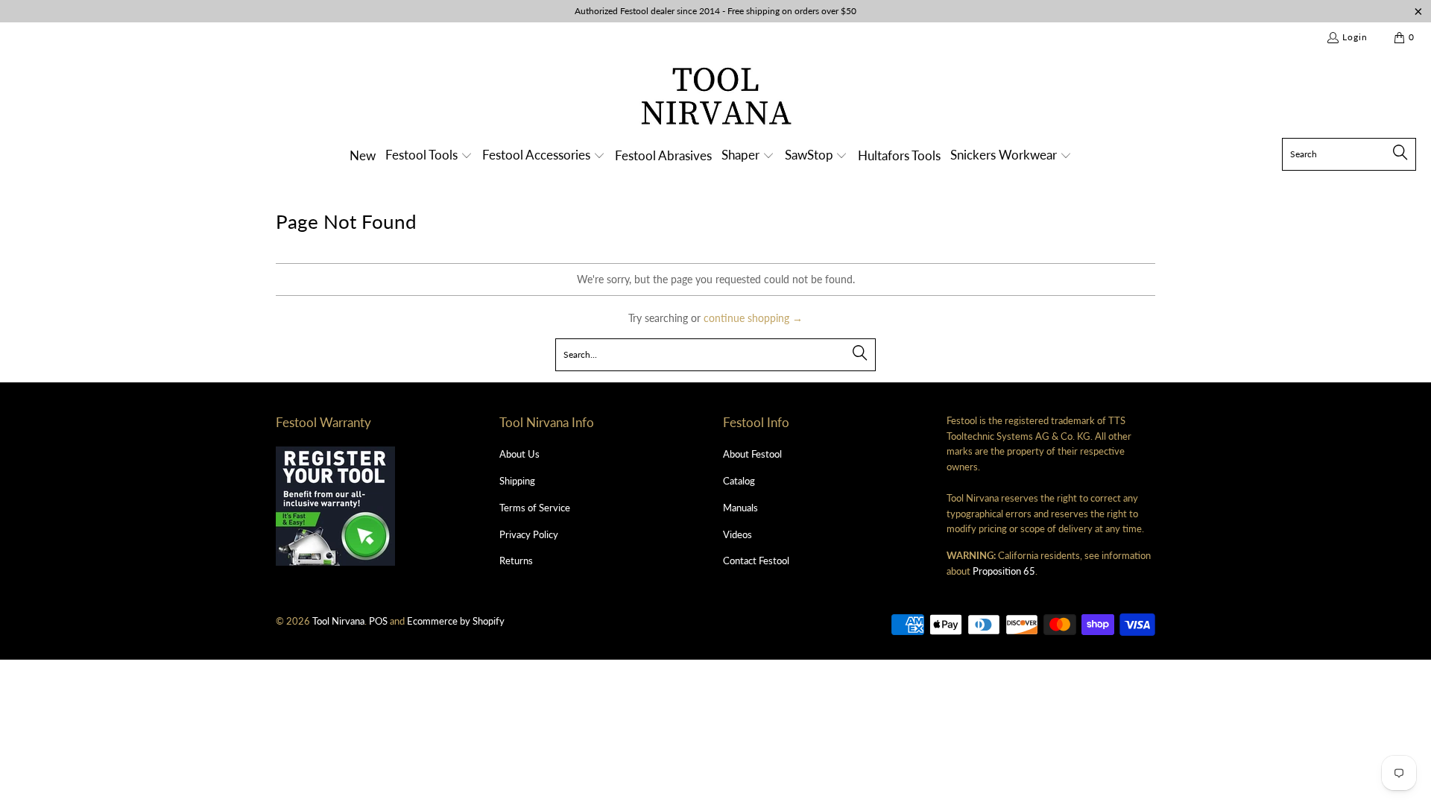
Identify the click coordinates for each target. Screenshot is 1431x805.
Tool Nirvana (338, 621)
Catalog (739, 481)
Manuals (740, 508)
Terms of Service (534, 508)
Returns (516, 560)
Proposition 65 (1004, 571)
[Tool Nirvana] (715, 99)
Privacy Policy (528, 534)
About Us (519, 454)
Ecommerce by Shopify (456, 621)
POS (378, 621)
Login (1355, 36)
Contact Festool (756, 560)
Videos (737, 534)
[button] (429, 156)
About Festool (752, 454)
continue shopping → (753, 318)
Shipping (517, 481)
